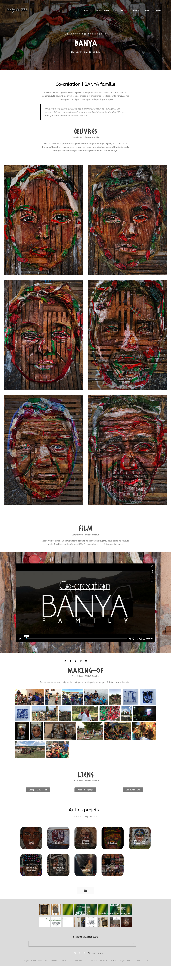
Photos (147, 10)
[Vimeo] (161, 5)
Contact (158, 10)
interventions (103, 10)
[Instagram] (157, 5)
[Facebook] (70, 953)
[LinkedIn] (152, 5)
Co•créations (121, 10)
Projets (135, 10)
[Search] (132, 943)
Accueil (88, 10)
